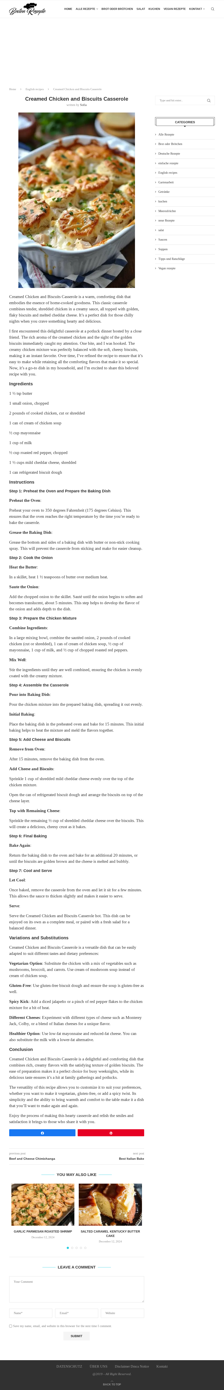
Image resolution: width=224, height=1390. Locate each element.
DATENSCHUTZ (69, 1366)
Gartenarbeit (166, 182)
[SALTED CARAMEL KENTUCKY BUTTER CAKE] (110, 1205)
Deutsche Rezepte (169, 153)
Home (68, 9)
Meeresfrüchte (167, 211)
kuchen (154, 9)
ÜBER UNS (98, 1366)
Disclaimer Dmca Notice (132, 1366)
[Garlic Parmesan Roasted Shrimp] (42, 1205)
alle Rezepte (85, 9)
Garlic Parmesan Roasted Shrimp (43, 1231)
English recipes (35, 89)
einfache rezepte (168, 163)
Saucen (162, 239)
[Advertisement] (112, 51)
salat (140, 9)
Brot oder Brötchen (117, 9)
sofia (83, 105)
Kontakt (195, 9)
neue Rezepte (166, 220)
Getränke (164, 191)
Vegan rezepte (175, 9)
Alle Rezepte (166, 134)
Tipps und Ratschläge (171, 259)
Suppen (163, 249)
